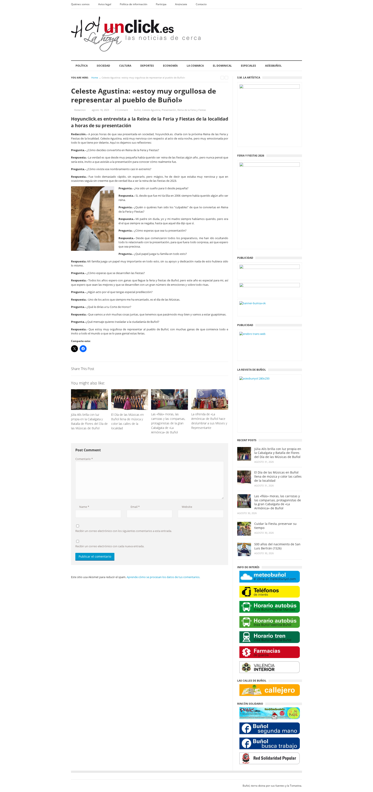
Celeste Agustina (151, 109)
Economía (170, 65)
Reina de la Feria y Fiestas (191, 109)
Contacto (201, 4)
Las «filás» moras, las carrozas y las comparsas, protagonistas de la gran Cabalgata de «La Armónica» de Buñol (277, 502)
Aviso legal (104, 4)
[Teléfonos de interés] (269, 592)
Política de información (133, 4)
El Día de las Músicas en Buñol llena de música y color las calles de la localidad (278, 476)
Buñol (137, 109)
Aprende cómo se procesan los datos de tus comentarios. (163, 577)
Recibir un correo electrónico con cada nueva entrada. (109, 546)
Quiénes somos (80, 4)
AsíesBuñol (273, 65)
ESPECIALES (248, 65)
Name (84, 507)
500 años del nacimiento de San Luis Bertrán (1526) (277, 546)
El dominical (222, 65)
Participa (161, 4)
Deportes (147, 65)
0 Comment (121, 109)
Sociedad (103, 65)
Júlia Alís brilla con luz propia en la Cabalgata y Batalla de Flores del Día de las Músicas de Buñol (277, 453)
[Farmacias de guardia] (269, 652)
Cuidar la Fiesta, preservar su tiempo (275, 526)
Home (94, 77)
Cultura (125, 65)
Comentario (84, 459)
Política (82, 65)
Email (135, 507)
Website (186, 507)
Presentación (169, 109)
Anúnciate (181, 4)
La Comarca (195, 65)
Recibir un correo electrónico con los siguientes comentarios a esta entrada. (123, 531)
